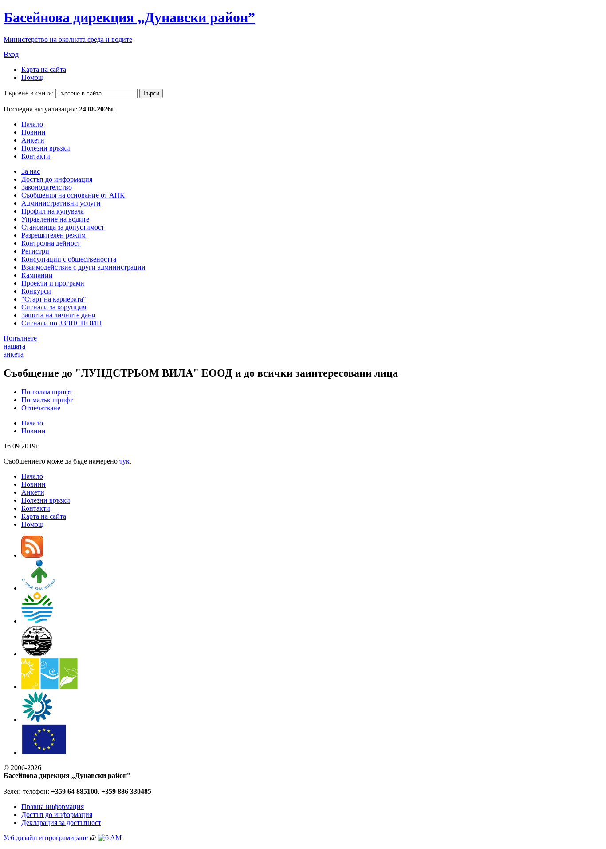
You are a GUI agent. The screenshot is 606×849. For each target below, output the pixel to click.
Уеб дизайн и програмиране (46, 837)
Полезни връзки (45, 148)
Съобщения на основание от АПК (73, 195)
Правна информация (52, 806)
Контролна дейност (50, 243)
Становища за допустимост (62, 227)
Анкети (32, 140)
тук (124, 461)
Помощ (32, 77)
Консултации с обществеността (68, 259)
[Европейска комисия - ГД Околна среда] (44, 752)
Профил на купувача (52, 211)
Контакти (35, 156)
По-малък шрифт (47, 400)
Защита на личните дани (58, 315)
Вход (11, 54)
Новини (33, 132)
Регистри (35, 251)
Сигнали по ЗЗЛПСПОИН (61, 323)
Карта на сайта (43, 69)
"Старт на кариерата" (53, 299)
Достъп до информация (56, 179)
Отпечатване (40, 408)
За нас (30, 171)
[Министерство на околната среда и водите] (37, 621)
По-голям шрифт (46, 392)
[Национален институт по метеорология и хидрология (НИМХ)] (37, 654)
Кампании (37, 275)
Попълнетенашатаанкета (20, 346)
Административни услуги (61, 203)
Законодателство (46, 187)
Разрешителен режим (53, 235)
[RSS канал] (32, 555)
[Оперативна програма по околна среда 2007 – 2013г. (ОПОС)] (49, 686)
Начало (32, 124)
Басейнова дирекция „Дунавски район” (129, 17)
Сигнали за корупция (53, 307)
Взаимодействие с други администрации (83, 267)
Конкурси (36, 291)
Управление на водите (55, 219)
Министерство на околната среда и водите (68, 39)
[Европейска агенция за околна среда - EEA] (36, 719)
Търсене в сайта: (29, 93)
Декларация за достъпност (61, 822)
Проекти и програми (52, 283)
